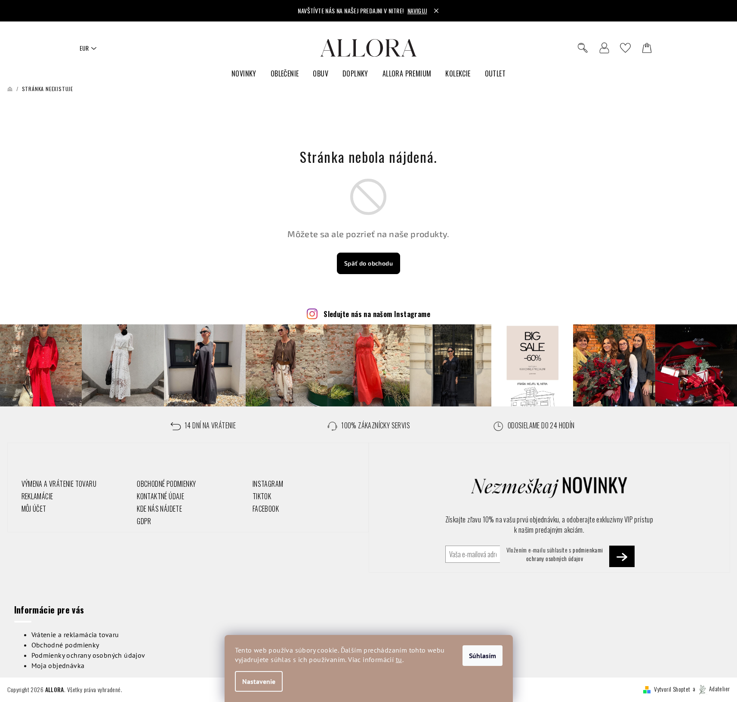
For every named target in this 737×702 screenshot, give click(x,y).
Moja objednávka (58, 665)
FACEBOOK (266, 509)
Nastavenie (258, 681)
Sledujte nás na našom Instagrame (377, 314)
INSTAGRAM (268, 484)
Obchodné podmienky (65, 645)
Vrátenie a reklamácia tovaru (75, 634)
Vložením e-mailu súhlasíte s (554, 554)
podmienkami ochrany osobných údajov (564, 554)
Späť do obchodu (368, 263)
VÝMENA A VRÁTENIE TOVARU (59, 484)
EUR (84, 47)
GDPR (144, 521)
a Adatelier (711, 688)
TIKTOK (262, 496)
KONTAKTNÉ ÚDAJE (160, 496)
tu (399, 659)
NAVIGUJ (417, 10)
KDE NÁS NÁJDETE (159, 509)
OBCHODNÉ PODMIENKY (166, 484)
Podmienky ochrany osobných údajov (88, 655)
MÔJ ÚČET (34, 509)
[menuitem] (244, 74)
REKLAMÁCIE (37, 496)
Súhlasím (482, 655)
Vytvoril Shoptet (672, 688)
